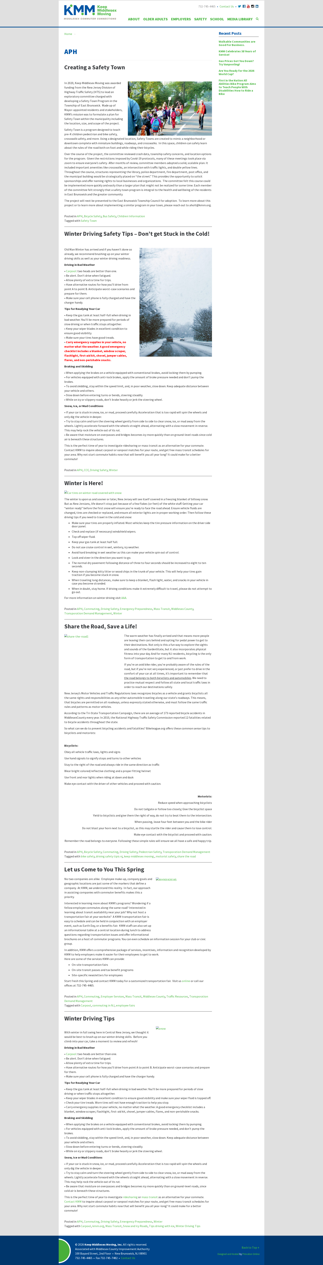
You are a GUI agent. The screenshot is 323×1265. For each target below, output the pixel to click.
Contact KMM (73, 1201)
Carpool (71, 271)
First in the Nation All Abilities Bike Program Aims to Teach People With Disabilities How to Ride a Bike (237, 87)
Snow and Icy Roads (135, 1226)
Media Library (240, 19)
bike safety (88, 856)
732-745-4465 (207, 6)
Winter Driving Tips (89, 1018)
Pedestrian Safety (150, 852)
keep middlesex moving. (139, 856)
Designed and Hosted (228, 1254)
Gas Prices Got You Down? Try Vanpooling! (236, 62)
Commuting (91, 609)
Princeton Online (250, 1254)
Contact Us (227, 6)
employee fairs (125, 1005)
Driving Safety (99, 470)
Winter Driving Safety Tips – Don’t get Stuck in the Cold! (137, 233)
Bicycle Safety (92, 216)
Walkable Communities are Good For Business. (237, 43)
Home (68, 34)
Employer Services (112, 996)
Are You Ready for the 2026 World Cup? (236, 72)
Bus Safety (109, 216)
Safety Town (89, 220)
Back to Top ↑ (250, 1247)
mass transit (149, 1197)
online (186, 981)
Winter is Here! (83, 483)
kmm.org (98, 1226)
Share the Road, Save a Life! (100, 626)
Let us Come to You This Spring (104, 869)
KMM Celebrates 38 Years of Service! (237, 52)
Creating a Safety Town (94, 67)
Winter (113, 470)
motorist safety (166, 856)
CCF (86, 470)
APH (80, 216)
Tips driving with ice (161, 1226)
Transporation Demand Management (88, 613)
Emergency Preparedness (136, 609)
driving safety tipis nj (109, 856)
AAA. (124, 598)
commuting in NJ (103, 1005)
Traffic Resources (177, 996)
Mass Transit (162, 609)
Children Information (131, 216)
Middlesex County (182, 609)
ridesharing (130, 1197)
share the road (186, 856)
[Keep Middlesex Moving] (90, 11)
